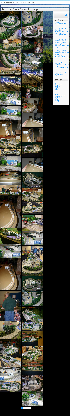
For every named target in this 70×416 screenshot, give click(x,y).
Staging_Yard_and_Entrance (60, 95)
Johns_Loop (57, 88)
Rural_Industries (58, 93)
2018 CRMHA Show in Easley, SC (60, 39)
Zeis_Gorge (57, 103)
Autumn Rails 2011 (58, 63)
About (17, 2)
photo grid (3, 5)
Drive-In (56, 85)
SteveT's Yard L (58, 97)
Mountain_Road (58, 92)
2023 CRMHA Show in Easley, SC (60, 26)
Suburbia (56, 98)
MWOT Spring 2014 (58, 54)
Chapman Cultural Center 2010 (60, 69)
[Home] (2, 2)
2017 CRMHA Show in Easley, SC (60, 43)
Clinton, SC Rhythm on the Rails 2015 (61, 50)
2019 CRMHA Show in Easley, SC (60, 34)
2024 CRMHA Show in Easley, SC (60, 25)
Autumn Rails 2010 (58, 70)
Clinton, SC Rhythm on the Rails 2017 (61, 42)
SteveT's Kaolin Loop (58, 96)
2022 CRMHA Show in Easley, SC (60, 27)
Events (21, 2)
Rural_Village (57, 94)
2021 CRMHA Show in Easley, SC (60, 28)
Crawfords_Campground (59, 84)
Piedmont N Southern (9, 2)
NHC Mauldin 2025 (58, 22)
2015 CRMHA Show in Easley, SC (60, 51)
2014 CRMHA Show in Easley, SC (60, 55)
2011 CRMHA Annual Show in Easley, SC (61, 67)
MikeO (56, 90)
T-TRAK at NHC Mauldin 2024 (59, 24)
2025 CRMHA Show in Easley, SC (60, 23)
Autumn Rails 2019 (58, 30)
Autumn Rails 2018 (58, 36)
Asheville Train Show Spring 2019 (60, 33)
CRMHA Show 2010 (58, 76)
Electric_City (57, 86)
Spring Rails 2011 (58, 66)
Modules (24, 2)
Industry (56, 87)
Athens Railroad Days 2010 (59, 74)
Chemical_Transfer (58, 81)
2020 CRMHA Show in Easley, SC (60, 29)
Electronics (33, 2)
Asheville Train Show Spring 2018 (60, 38)
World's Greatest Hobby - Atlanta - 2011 (61, 68)
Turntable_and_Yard (58, 101)
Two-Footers (57, 102)
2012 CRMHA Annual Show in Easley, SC (61, 62)
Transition (57, 100)
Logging (56, 89)
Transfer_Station (58, 99)
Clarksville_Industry (58, 83)
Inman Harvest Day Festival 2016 (60, 44)
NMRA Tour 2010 (57, 75)
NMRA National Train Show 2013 (60, 56)
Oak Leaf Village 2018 (58, 35)
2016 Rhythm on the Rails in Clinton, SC (61, 47)
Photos (29, 2)
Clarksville (57, 82)
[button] (10, 19)
